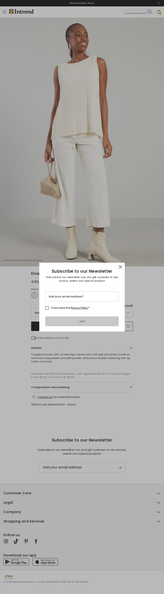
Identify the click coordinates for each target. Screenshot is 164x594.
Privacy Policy (79, 308)
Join (82, 321)
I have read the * (70, 308)
